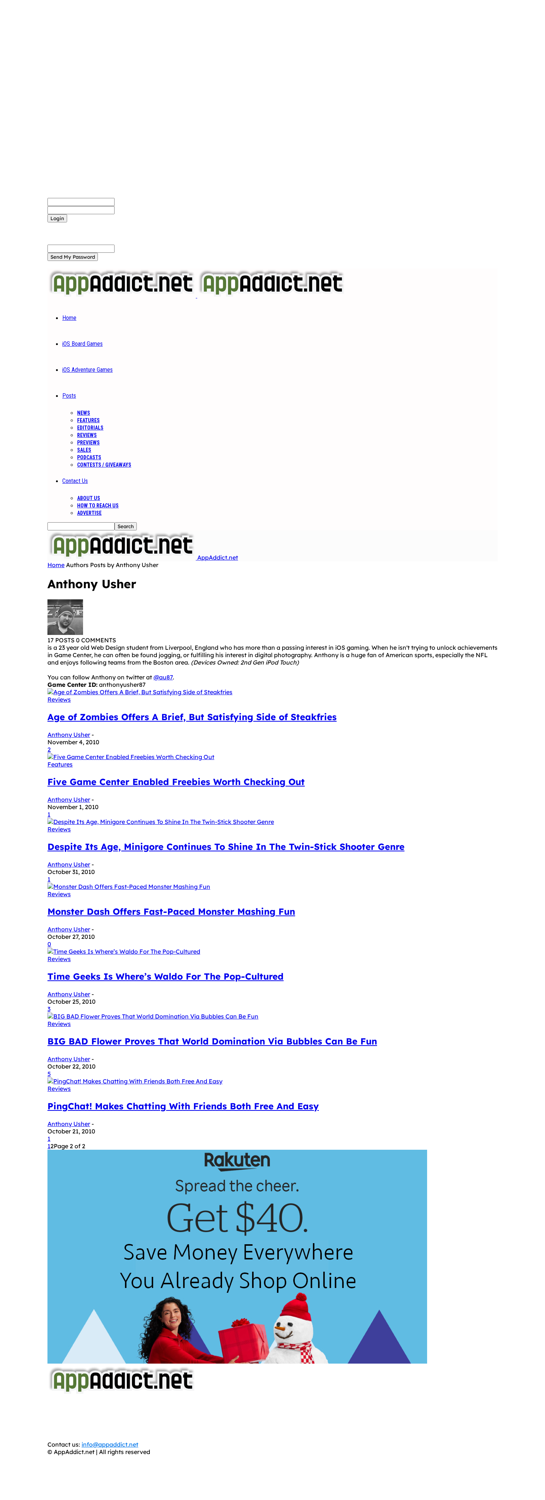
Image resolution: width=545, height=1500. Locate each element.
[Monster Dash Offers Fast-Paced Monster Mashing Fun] (128, 886)
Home (69, 317)
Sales (84, 450)
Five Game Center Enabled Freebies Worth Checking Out (176, 781)
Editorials (90, 428)
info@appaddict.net (110, 1444)
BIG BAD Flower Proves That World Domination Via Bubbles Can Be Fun (212, 1041)
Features (88, 420)
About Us (88, 498)
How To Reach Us (98, 506)
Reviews (87, 435)
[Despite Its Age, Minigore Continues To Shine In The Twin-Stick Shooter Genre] (160, 821)
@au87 (163, 677)
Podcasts (89, 457)
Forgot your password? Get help (93, 226)
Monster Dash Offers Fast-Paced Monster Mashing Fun (171, 911)
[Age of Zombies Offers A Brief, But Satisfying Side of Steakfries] (139, 692)
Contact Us (75, 480)
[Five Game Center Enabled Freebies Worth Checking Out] (130, 757)
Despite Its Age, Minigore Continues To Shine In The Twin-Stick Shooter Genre (225, 846)
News (83, 413)
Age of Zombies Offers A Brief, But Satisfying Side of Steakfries (192, 716)
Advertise (89, 513)
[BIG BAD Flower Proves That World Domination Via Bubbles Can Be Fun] (152, 1016)
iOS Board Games (82, 343)
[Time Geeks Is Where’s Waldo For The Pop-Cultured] (123, 951)
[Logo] (122, 295)
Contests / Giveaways (104, 465)
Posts (69, 395)
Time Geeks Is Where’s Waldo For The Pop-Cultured (165, 976)
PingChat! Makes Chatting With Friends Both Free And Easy (183, 1106)
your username (136, 201)
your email (130, 248)
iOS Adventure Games (87, 369)
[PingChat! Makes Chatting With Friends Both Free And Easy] (134, 1081)
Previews (88, 443)
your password (136, 209)
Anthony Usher (68, 734)
